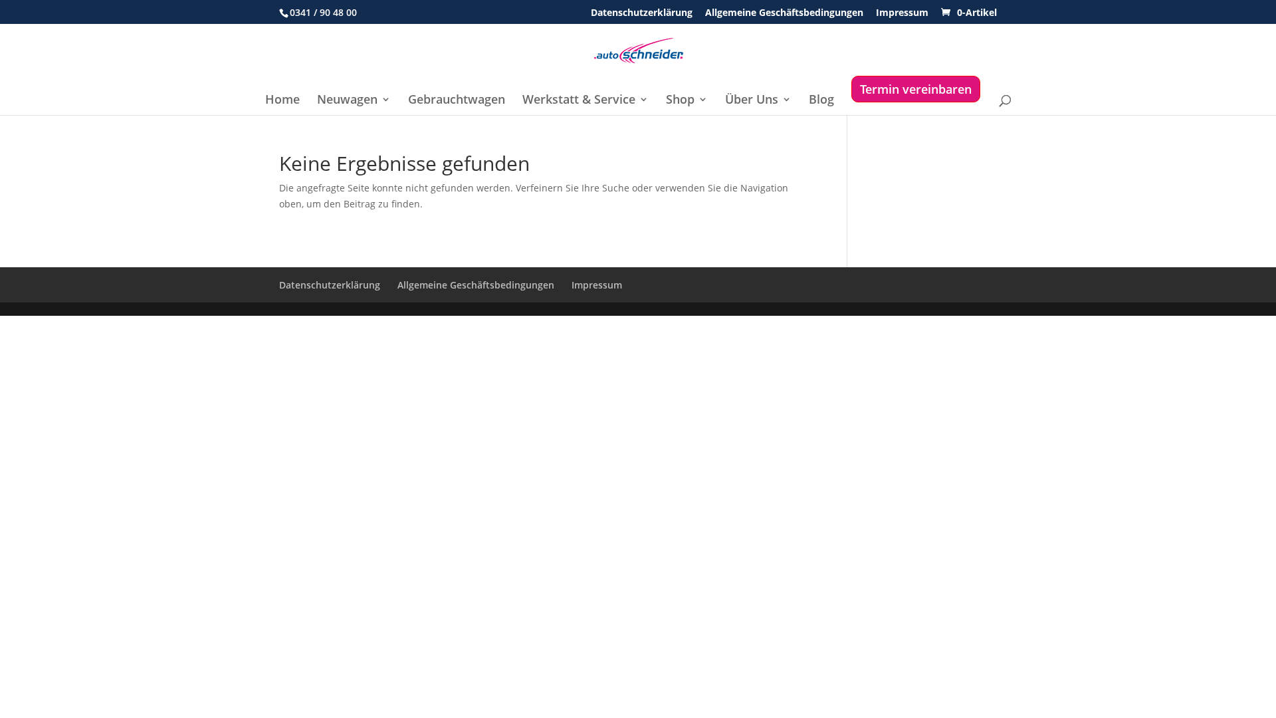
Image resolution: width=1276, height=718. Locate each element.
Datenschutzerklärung (641, 13)
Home (282, 100)
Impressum (902, 13)
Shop (680, 100)
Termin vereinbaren (916, 89)
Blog (821, 100)
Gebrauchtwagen (456, 100)
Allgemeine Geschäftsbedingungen (784, 13)
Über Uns (751, 100)
